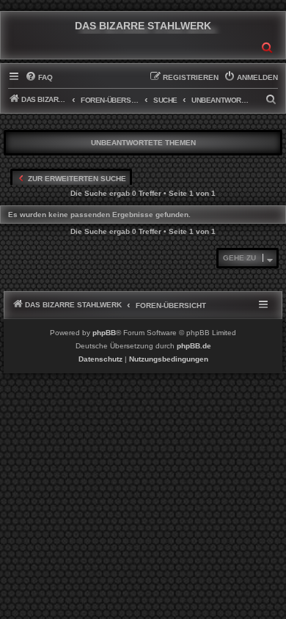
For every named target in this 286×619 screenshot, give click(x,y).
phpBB (104, 333)
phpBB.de (194, 346)
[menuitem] (39, 78)
